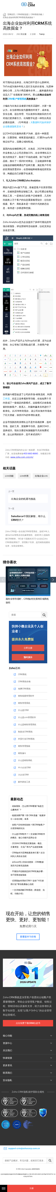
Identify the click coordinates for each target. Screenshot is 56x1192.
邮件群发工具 (24, 782)
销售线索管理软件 (26, 696)
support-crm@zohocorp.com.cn (24, 1148)
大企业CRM (23, 775)
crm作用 (24, 476)
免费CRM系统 (24, 689)
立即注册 (28, 648)
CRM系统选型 (23, 14)
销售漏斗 (22, 753)
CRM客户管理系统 (16, 98)
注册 (32, 1188)
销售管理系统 (24, 703)
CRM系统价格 (24, 681)
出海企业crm (41, 476)
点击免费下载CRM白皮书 (28, 1023)
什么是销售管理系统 (27, 724)
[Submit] (49, 1160)
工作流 (6, 398)
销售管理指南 (24, 746)
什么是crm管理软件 (27, 717)
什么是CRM (23, 710)
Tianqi (42, 34)
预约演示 (28, 657)
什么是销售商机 (25, 760)
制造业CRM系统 (25, 732)
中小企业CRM (24, 767)
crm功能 (9, 476)
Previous (3, 580)
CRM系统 (22, 674)
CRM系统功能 (36, 14)
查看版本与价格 (28, 936)
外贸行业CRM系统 (26, 739)
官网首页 (11, 14)
